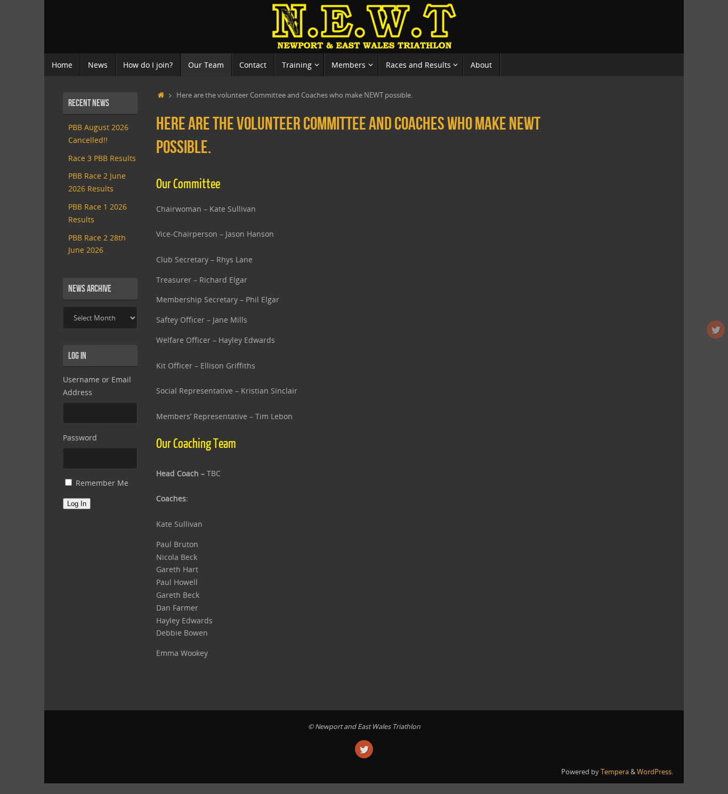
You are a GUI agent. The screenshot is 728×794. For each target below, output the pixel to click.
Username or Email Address (97, 385)
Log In (76, 504)
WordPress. (655, 771)
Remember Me (102, 483)
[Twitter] (716, 329)
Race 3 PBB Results (102, 158)
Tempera (615, 771)
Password (80, 437)
